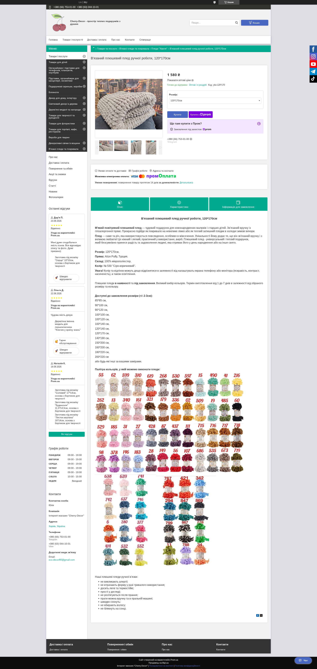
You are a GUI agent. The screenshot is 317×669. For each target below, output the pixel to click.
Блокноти (54, 92)
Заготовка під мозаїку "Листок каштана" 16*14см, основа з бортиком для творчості (67, 419)
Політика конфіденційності (187, 666)
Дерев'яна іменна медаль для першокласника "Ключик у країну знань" (68, 325)
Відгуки (53, 180)
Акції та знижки (57, 174)
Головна (53, 39)
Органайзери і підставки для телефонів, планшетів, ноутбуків (64, 70)
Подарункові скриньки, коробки (65, 86)
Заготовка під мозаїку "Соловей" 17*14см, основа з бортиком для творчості (67, 394)
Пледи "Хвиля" (159, 48)
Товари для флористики (62, 123)
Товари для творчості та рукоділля (62, 116)
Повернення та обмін (60, 168)
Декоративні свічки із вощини (64, 143)
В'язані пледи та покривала (134, 48)
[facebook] (257, 616)
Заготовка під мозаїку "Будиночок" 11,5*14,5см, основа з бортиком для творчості (67, 406)
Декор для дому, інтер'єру (63, 98)
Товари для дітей (58, 62)
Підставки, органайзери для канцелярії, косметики (64, 79)
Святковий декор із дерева (63, 103)
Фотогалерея (56, 197)
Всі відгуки (66, 434)
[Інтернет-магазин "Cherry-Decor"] (59, 22)
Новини (53, 191)
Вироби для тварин (59, 137)
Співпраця (145, 39)
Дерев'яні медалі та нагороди (65, 109)
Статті (52, 185)
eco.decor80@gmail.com (62, 559)
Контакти (130, 39)
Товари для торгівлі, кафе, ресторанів (63, 130)
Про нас (115, 39)
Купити (177, 114)
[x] (261, 616)
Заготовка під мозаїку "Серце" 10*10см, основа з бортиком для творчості (67, 261)
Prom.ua (174, 660)
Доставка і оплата (96, 39)
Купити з (194, 114)
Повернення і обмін (116, 649)
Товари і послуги (72, 39)
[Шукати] (236, 23)
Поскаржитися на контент (161, 666)
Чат (306, 660)
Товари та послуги (107, 48)
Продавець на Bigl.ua (159, 663)
